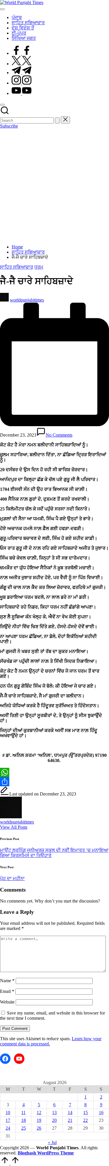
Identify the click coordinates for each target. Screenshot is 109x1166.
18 (23, 1120)
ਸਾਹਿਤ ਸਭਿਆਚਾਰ (16, 267)
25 (23, 1128)
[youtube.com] (21, 93)
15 (85, 1112)
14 (70, 1112)
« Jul (52, 1142)
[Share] (54, 781)
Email (7, 991)
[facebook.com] (21, 53)
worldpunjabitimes (17, 821)
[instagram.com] (21, 83)
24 (8, 1128)
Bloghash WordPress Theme (46, 1152)
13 (54, 1112)
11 (23, 1112)
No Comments (59, 435)
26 (39, 1128)
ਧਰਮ (38, 267)
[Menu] (2, 9)
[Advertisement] (54, 186)
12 (39, 1112)
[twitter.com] (21, 63)
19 (39, 1120)
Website (7, 1002)
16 (101, 1112)
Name (7, 980)
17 (8, 1120)
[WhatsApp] (54, 772)
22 (85, 1120)
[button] (57, 120)
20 (54, 1120)
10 (8, 1112)
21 (70, 1120)
